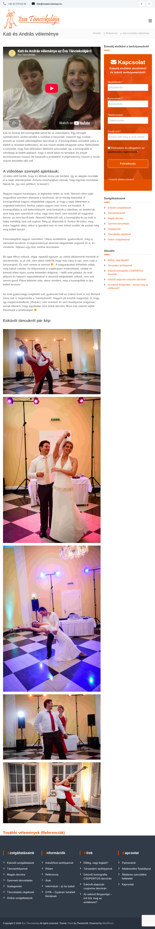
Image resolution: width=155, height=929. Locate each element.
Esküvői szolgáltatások (119, 207)
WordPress (108, 923)
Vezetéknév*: (115, 81)
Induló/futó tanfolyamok (59, 862)
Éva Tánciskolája (30, 923)
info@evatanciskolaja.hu (49, 4)
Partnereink (129, 862)
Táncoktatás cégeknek (119, 234)
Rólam (49, 868)
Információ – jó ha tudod (59, 886)
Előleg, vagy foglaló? (118, 260)
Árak (48, 880)
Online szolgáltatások (119, 239)
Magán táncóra (115, 218)
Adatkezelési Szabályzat (136, 868)
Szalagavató (114, 229)
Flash (70, 923)
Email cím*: (114, 131)
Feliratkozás (128, 163)
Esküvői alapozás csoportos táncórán (127, 279)
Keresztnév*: (115, 98)
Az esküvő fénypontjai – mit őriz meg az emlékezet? (98, 898)
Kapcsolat (128, 884)
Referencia (51, 874)
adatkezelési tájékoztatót (122, 151)
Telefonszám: (116, 114)
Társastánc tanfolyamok (120, 265)
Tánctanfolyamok (116, 213)
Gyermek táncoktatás (118, 223)
